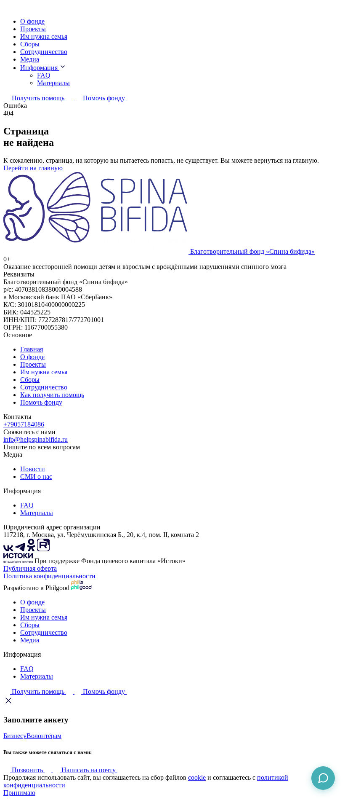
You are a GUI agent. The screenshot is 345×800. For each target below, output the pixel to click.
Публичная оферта (30, 568)
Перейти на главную (33, 168)
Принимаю (19, 792)
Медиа (29, 59)
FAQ (43, 75)
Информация (39, 67)
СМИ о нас (36, 476)
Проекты (33, 28)
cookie (197, 777)
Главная (31, 349)
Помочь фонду (41, 402)
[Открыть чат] (323, 778)
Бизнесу (15, 735)
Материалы (53, 82)
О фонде (32, 21)
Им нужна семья (43, 36)
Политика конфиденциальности (49, 576)
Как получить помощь (52, 394)
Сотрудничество (43, 51)
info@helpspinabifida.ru (35, 439)
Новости (32, 468)
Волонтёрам (44, 735)
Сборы (30, 44)
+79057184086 (23, 424)
